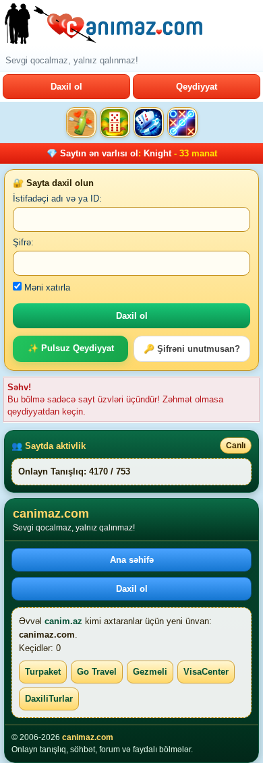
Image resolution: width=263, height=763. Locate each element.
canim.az (63, 621)
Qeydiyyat (196, 87)
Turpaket (43, 672)
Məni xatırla (46, 287)
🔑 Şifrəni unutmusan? (192, 349)
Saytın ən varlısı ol (99, 153)
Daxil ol (66, 87)
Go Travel (97, 672)
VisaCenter (206, 672)
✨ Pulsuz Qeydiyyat (71, 348)
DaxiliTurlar (49, 699)
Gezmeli (150, 672)
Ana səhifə (132, 560)
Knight (157, 153)
